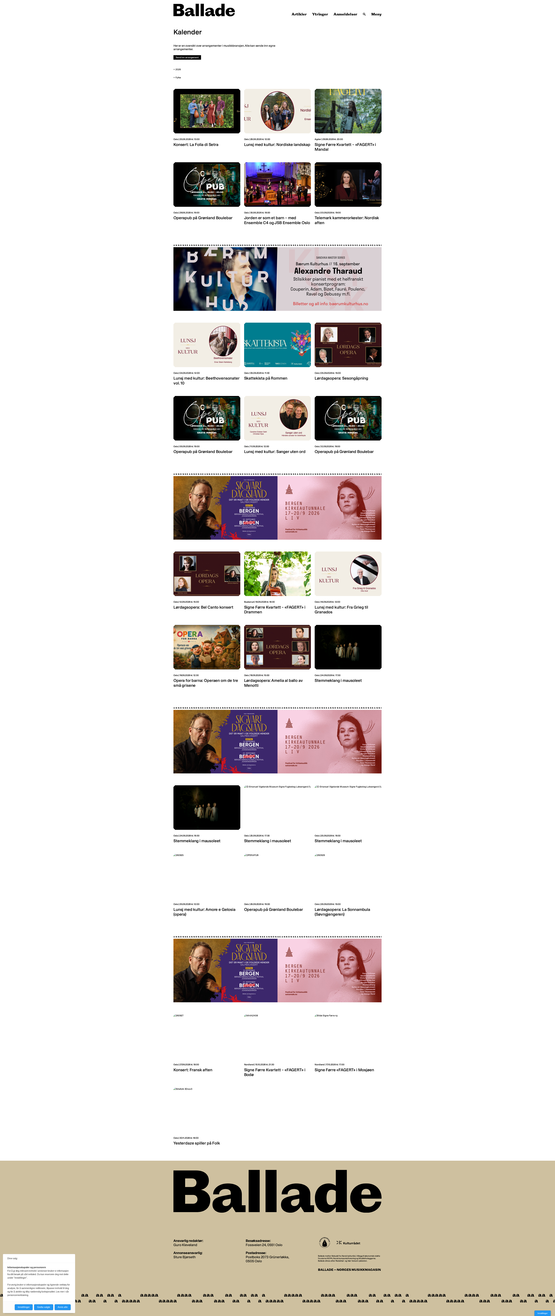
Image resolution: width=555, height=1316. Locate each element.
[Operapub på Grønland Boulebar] (206, 195)
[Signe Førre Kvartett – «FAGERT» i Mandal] (348, 122)
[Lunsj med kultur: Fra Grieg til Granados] (348, 584)
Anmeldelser (345, 14)
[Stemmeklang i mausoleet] (348, 658)
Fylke (178, 77)
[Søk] (364, 14)
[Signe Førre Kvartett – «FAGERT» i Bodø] (277, 1047)
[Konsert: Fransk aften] (206, 1047)
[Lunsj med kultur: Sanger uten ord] (277, 426)
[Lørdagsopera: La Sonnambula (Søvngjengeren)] (348, 887)
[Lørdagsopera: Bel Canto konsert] (206, 584)
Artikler (299, 14)
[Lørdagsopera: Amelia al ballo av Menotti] (277, 658)
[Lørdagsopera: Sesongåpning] (348, 356)
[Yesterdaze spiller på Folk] (206, 1117)
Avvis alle (63, 1307)
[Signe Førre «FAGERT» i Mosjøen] (348, 1047)
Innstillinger (543, 1313)
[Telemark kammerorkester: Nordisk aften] (348, 195)
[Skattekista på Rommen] (277, 356)
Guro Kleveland (185, 1245)
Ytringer (320, 14)
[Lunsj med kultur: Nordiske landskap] (277, 122)
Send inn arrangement (187, 57)
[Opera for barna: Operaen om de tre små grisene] (206, 658)
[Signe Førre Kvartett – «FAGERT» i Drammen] (277, 584)
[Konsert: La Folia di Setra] (206, 122)
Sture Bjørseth (184, 1257)
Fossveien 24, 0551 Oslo (264, 1245)
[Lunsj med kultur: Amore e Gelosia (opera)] (206, 887)
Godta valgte (43, 1307)
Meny (376, 14)
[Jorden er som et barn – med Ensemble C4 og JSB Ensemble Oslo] (277, 195)
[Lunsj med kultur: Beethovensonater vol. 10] (206, 356)
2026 (178, 69)
